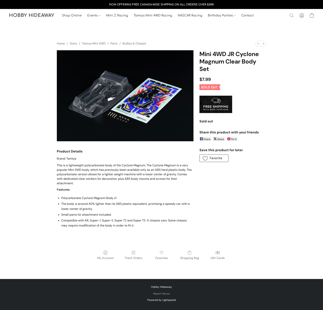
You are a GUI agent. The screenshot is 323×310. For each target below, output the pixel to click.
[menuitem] (258, 43)
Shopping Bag (189, 258)
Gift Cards (218, 258)
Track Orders (133, 258)
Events (93, 15)
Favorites (161, 258)
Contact (247, 15)
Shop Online (72, 15)
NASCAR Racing (190, 15)
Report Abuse (161, 293)
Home (61, 43)
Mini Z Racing (117, 15)
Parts (114, 43)
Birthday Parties (221, 15)
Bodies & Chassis (134, 43)
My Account (105, 258)
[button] (31, 15)
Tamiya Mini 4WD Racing (153, 15)
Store (73, 43)
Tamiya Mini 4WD (94, 43)
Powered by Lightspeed (161, 300)
